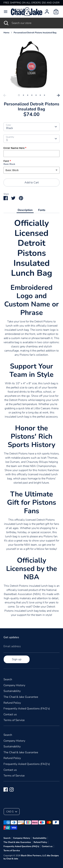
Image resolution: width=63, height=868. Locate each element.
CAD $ (9, 811)
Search (8, 679)
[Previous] (5, 95)
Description (25, 210)
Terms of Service (14, 720)
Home (6, 32)
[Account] (46, 10)
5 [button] (36, 95)
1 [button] (19, 95)
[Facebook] (6, 789)
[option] (31, 64)
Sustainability (12, 691)
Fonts (41, 210)
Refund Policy (12, 703)
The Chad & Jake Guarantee (21, 697)
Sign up (16, 659)
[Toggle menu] (5, 11)
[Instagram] (11, 789)
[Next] (58, 95)
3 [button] (27, 95)
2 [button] (23, 95)
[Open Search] (6, 23)
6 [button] (40, 95)
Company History (14, 685)
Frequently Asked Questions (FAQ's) (27, 708)
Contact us (10, 714)
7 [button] (44, 95)
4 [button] (31, 95)
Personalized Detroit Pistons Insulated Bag (35, 32)
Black (9, 128)
